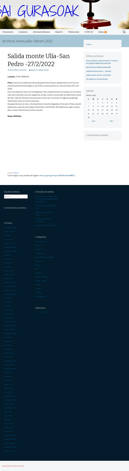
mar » (112, 121)
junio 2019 (7, 298)
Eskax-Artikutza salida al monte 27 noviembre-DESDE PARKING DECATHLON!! (47, 199)
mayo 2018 (8, 341)
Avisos (88, 44)
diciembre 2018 (10, 321)
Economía (39, 261)
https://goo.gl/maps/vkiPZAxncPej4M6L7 (57, 175)
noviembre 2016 (10, 400)
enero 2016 (8, 431)
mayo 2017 (8, 376)
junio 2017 (7, 372)
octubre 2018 (9, 329)
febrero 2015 (9, 451)
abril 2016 (7, 419)
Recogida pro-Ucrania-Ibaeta (97, 79)
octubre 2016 (9, 404)
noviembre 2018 (10, 325)
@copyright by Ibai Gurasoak (13, 466)
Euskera (38, 265)
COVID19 (38, 249)
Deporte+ (59, 32)
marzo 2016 (8, 423)
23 (98, 113)
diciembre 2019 (10, 282)
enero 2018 (8, 357)
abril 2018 (7, 345)
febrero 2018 (9, 353)
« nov (93, 121)
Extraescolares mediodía (44, 257)
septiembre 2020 (10, 251)
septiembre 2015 (10, 447)
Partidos (38, 292)
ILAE (36, 269)
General (38, 288)
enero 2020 (8, 278)
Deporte (34, 70)
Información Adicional (41, 32)
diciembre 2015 (10, 435)
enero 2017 (8, 392)
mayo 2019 (8, 302)
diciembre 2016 (10, 396)
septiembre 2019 (10, 294)
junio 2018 (7, 337)
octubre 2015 (9, 443)
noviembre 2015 (10, 439)
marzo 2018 (8, 349)
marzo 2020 (8, 271)
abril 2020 (7, 267)
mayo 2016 (8, 416)
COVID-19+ (89, 32)
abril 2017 (7, 380)
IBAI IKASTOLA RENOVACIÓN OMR (98, 67)
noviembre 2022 (10, 227)
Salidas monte (43, 70)
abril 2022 (7, 235)
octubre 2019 (9, 290)
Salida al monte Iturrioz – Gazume (98, 71)
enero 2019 (8, 318)
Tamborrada (39, 253)
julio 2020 (7, 255)
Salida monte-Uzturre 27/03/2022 (98, 75)
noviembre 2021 (10, 247)
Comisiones (23, 32)
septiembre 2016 (10, 408)
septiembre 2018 (10, 333)
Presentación (8, 32)
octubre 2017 (9, 365)
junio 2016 (7, 412)
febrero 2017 (9, 388)
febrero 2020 (9, 274)
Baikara (38, 245)
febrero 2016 (9, 427)
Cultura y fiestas (41, 277)
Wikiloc (16, 173)
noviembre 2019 (10, 286)
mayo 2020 (8, 263)
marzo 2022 (8, 239)
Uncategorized (40, 296)
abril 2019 (7, 306)
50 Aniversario (73, 32)
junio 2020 (7, 259)
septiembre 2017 (10, 368)
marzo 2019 (8, 310)
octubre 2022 (9, 231)
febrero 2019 (9, 314)
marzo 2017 (8, 384)
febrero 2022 (9, 243)
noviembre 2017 (10, 361)
